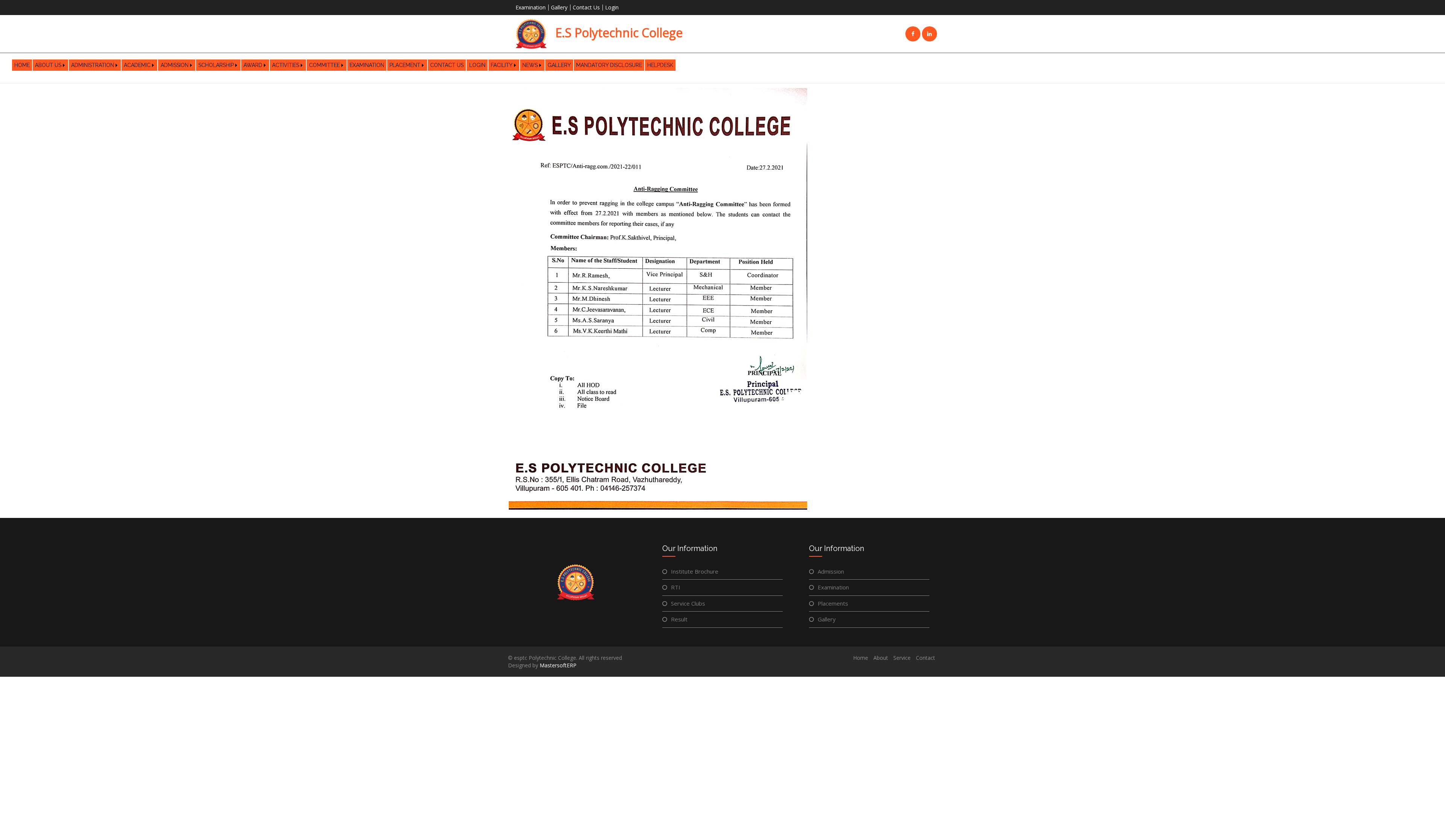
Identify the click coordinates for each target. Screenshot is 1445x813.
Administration (92, 65)
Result (679, 619)
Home (22, 65)
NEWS (530, 65)
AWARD (252, 65)
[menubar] (344, 65)
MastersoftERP (558, 665)
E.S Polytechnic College (617, 32)
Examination (531, 7)
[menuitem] (22, 65)
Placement (404, 65)
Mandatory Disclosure (609, 65)
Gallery (559, 7)
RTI (675, 587)
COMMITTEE (324, 65)
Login (612, 7)
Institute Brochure (694, 571)
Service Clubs (688, 603)
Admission (175, 65)
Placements (833, 603)
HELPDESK (660, 65)
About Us (48, 65)
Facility (502, 65)
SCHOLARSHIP (216, 65)
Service (902, 657)
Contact (925, 657)
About (880, 657)
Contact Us (586, 7)
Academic (137, 65)
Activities (285, 65)
